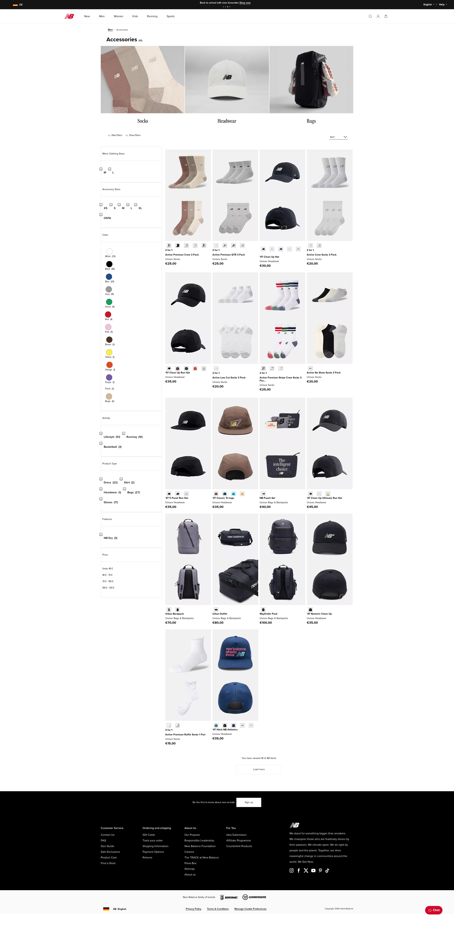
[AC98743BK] (178, 245)
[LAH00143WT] (319, 494)
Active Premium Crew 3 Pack (182, 254)
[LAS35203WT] (310, 245)
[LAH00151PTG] (289, 249)
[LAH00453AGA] (204, 368)
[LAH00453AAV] (186, 368)
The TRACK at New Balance (201, 857)
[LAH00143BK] (310, 494)
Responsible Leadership (199, 840)
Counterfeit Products (239, 846)
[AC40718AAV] (225, 494)
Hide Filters (116, 135)
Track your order (153, 840)
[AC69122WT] (216, 245)
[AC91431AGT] (178, 725)
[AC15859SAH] (251, 725)
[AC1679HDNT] (263, 609)
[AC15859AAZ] (216, 725)
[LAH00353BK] (169, 494)
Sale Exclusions (110, 852)
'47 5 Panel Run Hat (176, 498)
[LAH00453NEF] (195, 368)
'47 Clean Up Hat (269, 256)
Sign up (249, 802)
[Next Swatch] (261, 254)
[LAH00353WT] (186, 494)
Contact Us (107, 835)
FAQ (103, 840)
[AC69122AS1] (233, 245)
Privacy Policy (193, 908)
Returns (147, 857)
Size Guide (107, 846)
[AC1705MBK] (310, 609)
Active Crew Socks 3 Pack (321, 254)
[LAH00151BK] (263, 249)
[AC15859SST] (242, 725)
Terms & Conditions (218, 908)
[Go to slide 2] (226, 7)
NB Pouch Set (267, 498)
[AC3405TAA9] (169, 609)
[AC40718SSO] (242, 494)
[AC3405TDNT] (178, 609)
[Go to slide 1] (224, 7)
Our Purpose (192, 835)
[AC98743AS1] (169, 245)
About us (190, 874)
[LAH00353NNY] (178, 494)
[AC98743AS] (204, 245)
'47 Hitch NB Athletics (225, 729)
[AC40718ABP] (216, 494)
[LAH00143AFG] (328, 494)
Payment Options (153, 852)
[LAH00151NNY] (281, 249)
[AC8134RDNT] (216, 609)
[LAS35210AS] (263, 368)
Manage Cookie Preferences (250, 908)
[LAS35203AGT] (319, 245)
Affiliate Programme (238, 840)
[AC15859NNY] (233, 725)
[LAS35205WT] (216, 368)
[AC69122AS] (225, 245)
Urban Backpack (174, 613)
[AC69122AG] (242, 245)
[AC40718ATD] (233, 494)
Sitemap (189, 869)
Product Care (109, 857)
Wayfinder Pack (268, 613)
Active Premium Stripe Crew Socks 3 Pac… (280, 379)
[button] (378, 16)
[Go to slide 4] (230, 7)
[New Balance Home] (70, 16)
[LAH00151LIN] (272, 249)
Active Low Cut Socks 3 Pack (228, 377)
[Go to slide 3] (228, 7)
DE (119, 909)
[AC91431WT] (169, 725)
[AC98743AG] (186, 245)
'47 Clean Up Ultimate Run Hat (324, 498)
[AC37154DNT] (263, 494)
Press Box (190, 863)
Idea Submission (236, 835)
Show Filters (135, 135)
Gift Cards (149, 835)
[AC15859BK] (225, 725)
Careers (189, 852)
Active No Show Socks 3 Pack (323, 372)
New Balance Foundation (200, 846)
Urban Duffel (219, 613)
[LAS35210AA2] (281, 368)
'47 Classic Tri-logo (223, 498)
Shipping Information (155, 846)
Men (110, 29)
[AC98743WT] (195, 245)
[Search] (370, 16)
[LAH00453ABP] (178, 368)
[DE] (13, 4)
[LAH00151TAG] (298, 249)
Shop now (245, 2)
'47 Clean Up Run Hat (177, 372)
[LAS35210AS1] (272, 368)
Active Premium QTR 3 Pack (228, 254)
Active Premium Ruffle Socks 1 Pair (185, 734)
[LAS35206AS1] (310, 368)
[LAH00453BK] (169, 368)
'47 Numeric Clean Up (319, 613)
